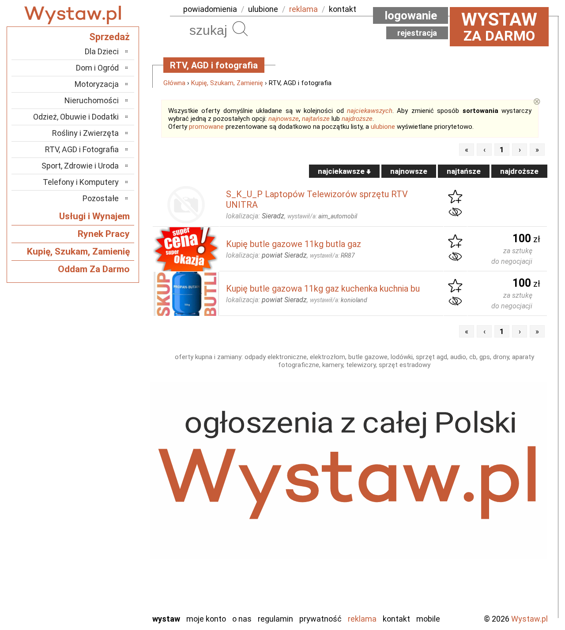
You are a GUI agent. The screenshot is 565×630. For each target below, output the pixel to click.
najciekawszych (369, 111)
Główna (174, 83)
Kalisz (109, 487)
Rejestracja (417, 33)
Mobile (428, 618)
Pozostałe (101, 198)
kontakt (342, 9)
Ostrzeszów (99, 499)
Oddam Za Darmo (94, 269)
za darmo (499, 26)
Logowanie (410, 15)
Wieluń (108, 582)
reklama (303, 9)
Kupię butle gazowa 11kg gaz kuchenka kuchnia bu (323, 288)
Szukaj (240, 28)
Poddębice (101, 534)
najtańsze (316, 119)
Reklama (362, 618)
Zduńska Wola (96, 606)
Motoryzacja (97, 84)
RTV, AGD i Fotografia (82, 149)
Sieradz (106, 546)
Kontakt (396, 618)
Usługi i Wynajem (94, 216)
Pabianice (103, 510)
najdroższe (357, 119)
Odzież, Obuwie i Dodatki (76, 116)
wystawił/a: (322, 216)
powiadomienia (210, 9)
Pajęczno (104, 522)
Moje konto (206, 618)
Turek (109, 570)
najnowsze (283, 119)
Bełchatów (101, 451)
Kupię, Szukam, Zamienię (227, 83)
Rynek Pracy (104, 234)
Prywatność (320, 618)
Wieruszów (101, 594)
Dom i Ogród (97, 67)
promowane (206, 127)
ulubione (263, 9)
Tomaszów (101, 558)
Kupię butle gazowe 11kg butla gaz (293, 244)
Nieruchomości (91, 100)
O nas (242, 618)
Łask (111, 463)
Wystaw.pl (529, 618)
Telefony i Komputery (81, 182)
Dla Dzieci (102, 51)
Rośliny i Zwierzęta (85, 133)
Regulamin (275, 618)
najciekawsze (342, 171)
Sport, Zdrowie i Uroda (80, 165)
